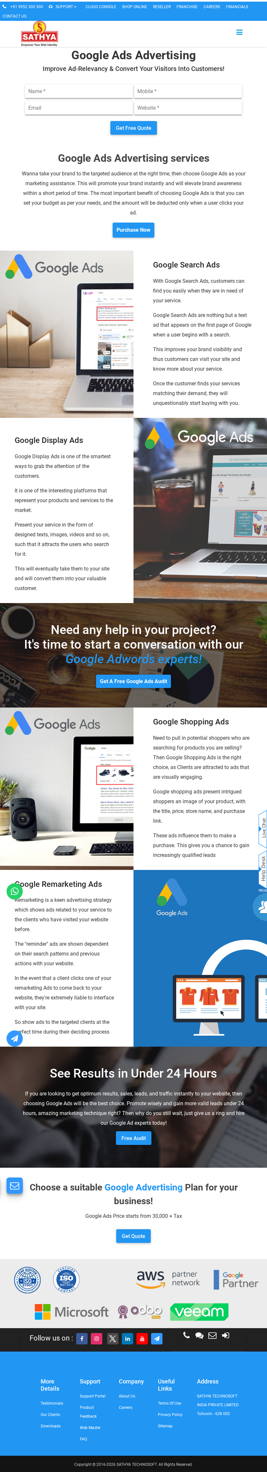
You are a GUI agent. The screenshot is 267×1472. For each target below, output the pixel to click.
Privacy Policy (170, 1414)
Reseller (162, 7)
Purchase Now (133, 230)
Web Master (90, 1427)
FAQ (83, 1439)
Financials (237, 7)
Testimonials (52, 1403)
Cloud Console (101, 7)
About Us (127, 1396)
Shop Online (134, 7)
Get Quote (133, 1236)
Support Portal (92, 1396)
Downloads (51, 1426)
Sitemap (165, 1426)
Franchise (187, 7)
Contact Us (14, 16)
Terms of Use (169, 1403)
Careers (212, 7)
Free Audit (133, 1138)
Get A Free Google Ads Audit (133, 681)
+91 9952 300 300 (26, 7)
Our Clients (50, 1414)
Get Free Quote (133, 128)
